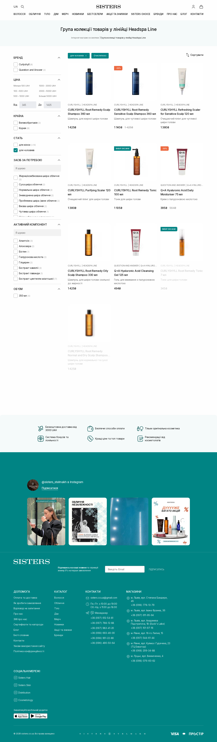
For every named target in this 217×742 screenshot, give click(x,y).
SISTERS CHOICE (140, 14)
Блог (16, 629)
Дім (56, 613)
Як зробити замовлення (27, 603)
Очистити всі (100, 55)
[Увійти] (193, 6)
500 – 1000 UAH (21, 96)
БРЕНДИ (158, 14)
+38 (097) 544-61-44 (142, 637)
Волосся (59, 597)
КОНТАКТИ (197, 14)
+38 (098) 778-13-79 (142, 604)
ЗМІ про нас (20, 619)
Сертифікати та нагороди (28, 624)
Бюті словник (21, 635)
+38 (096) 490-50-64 (103, 642)
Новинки (59, 624)
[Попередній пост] (33, 521)
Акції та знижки (63, 629)
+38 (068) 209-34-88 (143, 650)
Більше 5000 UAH (47, 96)
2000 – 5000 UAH (47, 91)
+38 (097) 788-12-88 (102, 622)
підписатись (156, 569)
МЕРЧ (65, 14)
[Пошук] (22, 6)
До (40, 104)
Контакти (19, 640)
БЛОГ (184, 14)
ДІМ (56, 14)
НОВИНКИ (78, 14)
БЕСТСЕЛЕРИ (95, 14)
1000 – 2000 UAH (47, 85)
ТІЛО (47, 14)
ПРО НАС (172, 14)
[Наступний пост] (184, 521)
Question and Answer (173, 185)
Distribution (24, 692)
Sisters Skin (24, 685)
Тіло (56, 608)
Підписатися (50, 488)
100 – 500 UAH (21, 91)
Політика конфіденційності (29, 651)
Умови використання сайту (29, 646)
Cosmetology (25, 700)
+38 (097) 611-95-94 (142, 615)
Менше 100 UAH (21, 85)
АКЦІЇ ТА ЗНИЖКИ (117, 14)
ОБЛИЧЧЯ (35, 14)
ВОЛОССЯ (19, 14)
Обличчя (59, 603)
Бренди (58, 635)
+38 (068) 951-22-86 (102, 638)
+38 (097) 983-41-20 (102, 628)
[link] (201, 6)
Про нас (18, 613)
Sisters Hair (24, 677)
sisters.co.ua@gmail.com (104, 597)
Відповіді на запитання (27, 608)
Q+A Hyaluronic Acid (195, 185)
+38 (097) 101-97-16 (142, 627)
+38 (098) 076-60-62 (143, 660)
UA (16, 6)
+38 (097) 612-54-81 (102, 617)
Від (15, 104)
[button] (79, 55)
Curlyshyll (74, 105)
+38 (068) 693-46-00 (103, 632)
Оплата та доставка (25, 597)
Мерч (57, 619)
